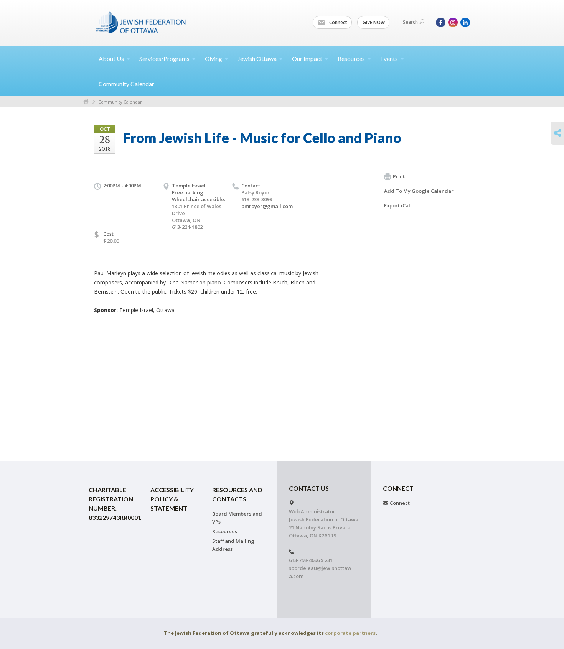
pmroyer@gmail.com (267, 206)
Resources (224, 531)
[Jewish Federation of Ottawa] (141, 22)
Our (307, 58)
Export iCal (397, 205)
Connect (337, 22)
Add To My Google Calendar (419, 190)
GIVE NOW (374, 22)
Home (86, 101)
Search (410, 22)
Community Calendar (126, 83)
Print (399, 176)
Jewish (257, 58)
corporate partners (350, 632)
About (111, 58)
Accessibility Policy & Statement (172, 499)
